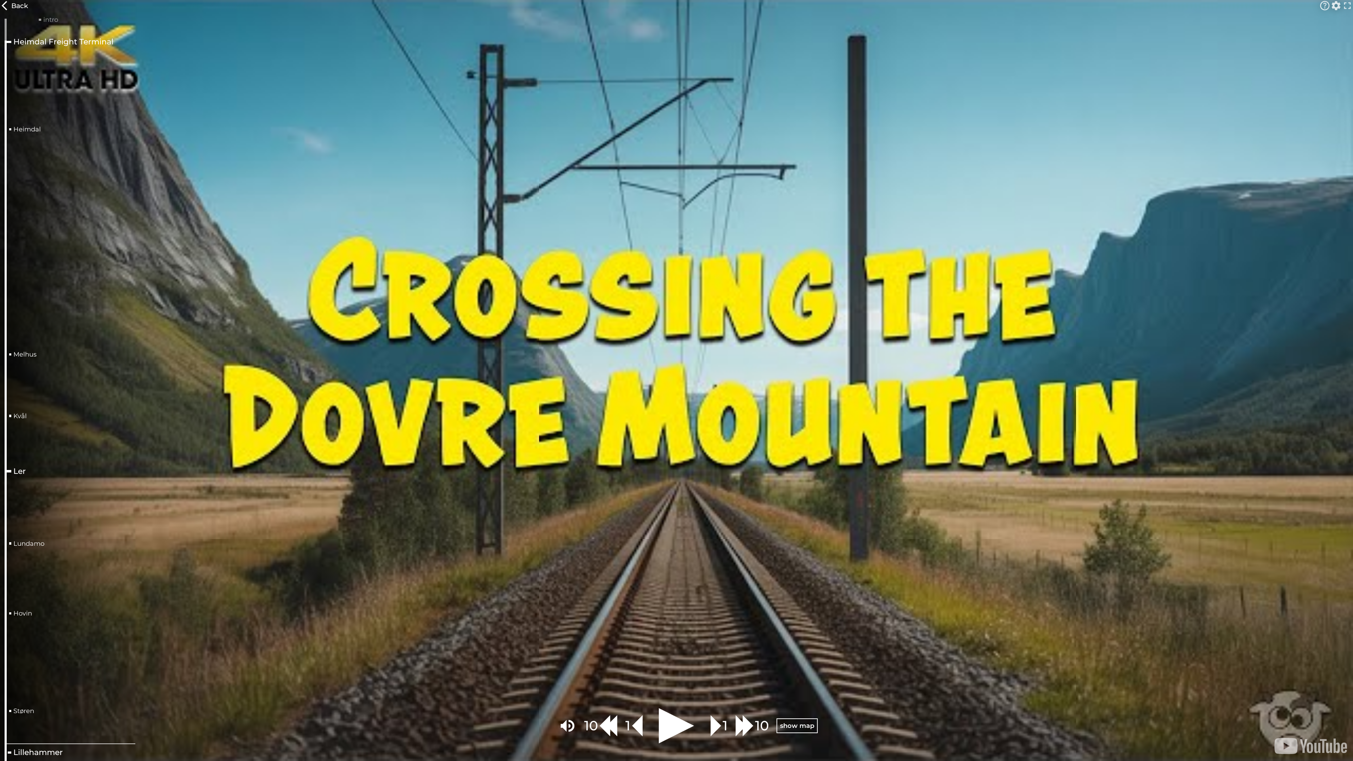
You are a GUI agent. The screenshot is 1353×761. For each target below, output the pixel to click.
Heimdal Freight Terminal (63, 42)
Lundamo (28, 543)
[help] (1324, 5)
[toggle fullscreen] (1347, 5)
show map (797, 725)
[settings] (1336, 5)
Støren (23, 711)
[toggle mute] (567, 726)
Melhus (25, 354)
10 (591, 725)
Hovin (22, 613)
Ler (19, 471)
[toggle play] (676, 725)
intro (50, 20)
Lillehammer (38, 752)
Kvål (20, 416)
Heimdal (27, 129)
